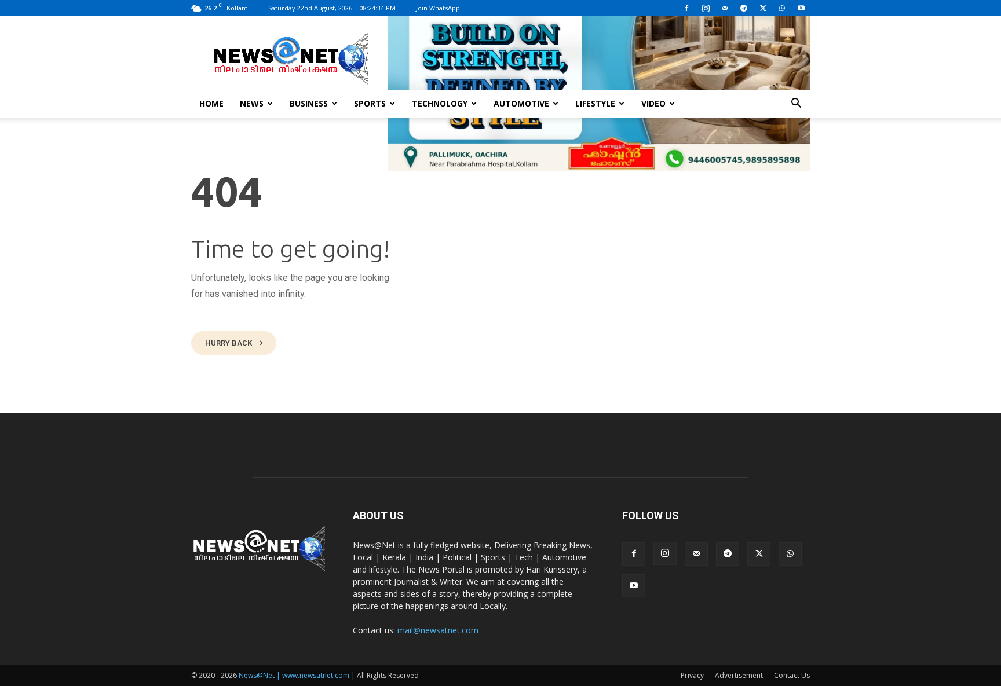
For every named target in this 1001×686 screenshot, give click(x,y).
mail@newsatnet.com (437, 630)
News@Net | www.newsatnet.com (294, 675)
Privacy (692, 675)
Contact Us (792, 675)
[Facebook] (686, 8)
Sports (370, 103)
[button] (796, 104)
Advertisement (739, 675)
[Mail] (724, 8)
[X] (763, 8)
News (252, 103)
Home (211, 103)
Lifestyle (595, 103)
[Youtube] (801, 8)
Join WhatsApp (438, 7)
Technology (439, 103)
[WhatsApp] (782, 8)
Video (653, 103)
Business (309, 103)
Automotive (521, 103)
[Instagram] (705, 8)
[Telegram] (743, 8)
